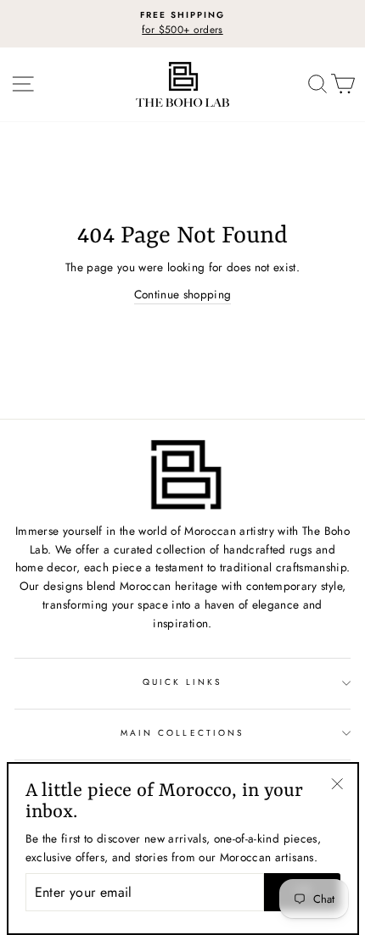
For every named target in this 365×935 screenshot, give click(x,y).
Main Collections (182, 732)
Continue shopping (183, 294)
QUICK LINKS (183, 682)
